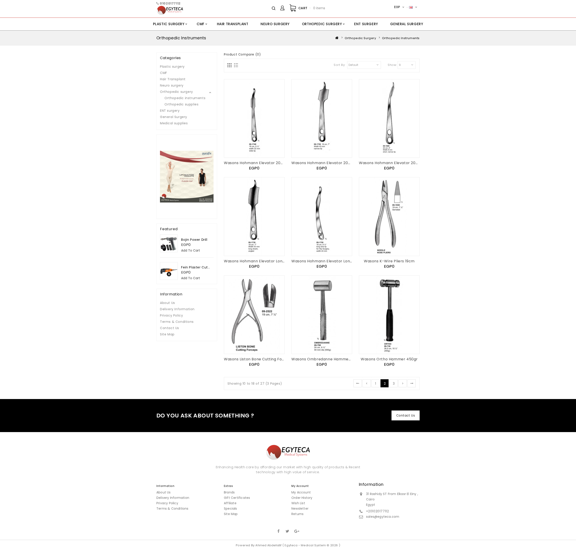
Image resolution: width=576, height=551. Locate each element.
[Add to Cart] (243, 149)
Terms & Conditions (177, 321)
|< (357, 383)
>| (411, 383)
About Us (167, 303)
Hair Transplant (232, 24)
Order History (302, 497)
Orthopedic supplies (181, 104)
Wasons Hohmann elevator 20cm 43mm (329, 162)
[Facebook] (278, 530)
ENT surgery (366, 24)
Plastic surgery (168, 24)
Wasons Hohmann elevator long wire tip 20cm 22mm (342, 261)
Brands (229, 492)
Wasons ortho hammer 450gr (389, 359)
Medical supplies (174, 123)
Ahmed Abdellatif (268, 545)
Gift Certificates (237, 497)
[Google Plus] (296, 530)
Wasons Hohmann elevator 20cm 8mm (395, 162)
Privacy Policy (171, 315)
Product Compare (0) (242, 54)
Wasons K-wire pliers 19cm (389, 261)
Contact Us (169, 328)
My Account (301, 492)
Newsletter (299, 508)
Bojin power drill (194, 239)
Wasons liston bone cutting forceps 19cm (263, 359)
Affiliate (230, 503)
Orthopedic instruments (184, 98)
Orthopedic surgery (322, 24)
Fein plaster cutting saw (201, 267)
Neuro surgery (275, 24)
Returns (297, 514)
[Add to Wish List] (254, 149)
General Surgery (406, 24)
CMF (201, 24)
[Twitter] (287, 530)
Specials (230, 508)
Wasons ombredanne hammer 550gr (326, 359)
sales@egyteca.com (382, 516)
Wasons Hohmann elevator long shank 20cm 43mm (273, 261)
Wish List (298, 503)
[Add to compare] (265, 149)
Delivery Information (177, 309)
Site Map (167, 334)
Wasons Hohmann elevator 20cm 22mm (261, 162)
